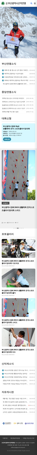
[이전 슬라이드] (3, 32)
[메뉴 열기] (35, 3)
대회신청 (7, 139)
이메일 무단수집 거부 (28, 438)
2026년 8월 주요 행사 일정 (10, 111)
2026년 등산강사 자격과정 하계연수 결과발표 (13, 98)
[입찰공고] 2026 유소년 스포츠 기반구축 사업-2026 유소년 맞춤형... (13, 108)
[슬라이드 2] (15, 228)
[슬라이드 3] (18, 228)
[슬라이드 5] (21, 228)
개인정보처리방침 (15, 438)
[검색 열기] (31, 3)
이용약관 (5, 438)
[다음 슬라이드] (34, 32)
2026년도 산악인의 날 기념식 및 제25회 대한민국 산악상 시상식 (13, 102)
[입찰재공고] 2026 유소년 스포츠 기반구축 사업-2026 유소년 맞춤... (13, 105)
